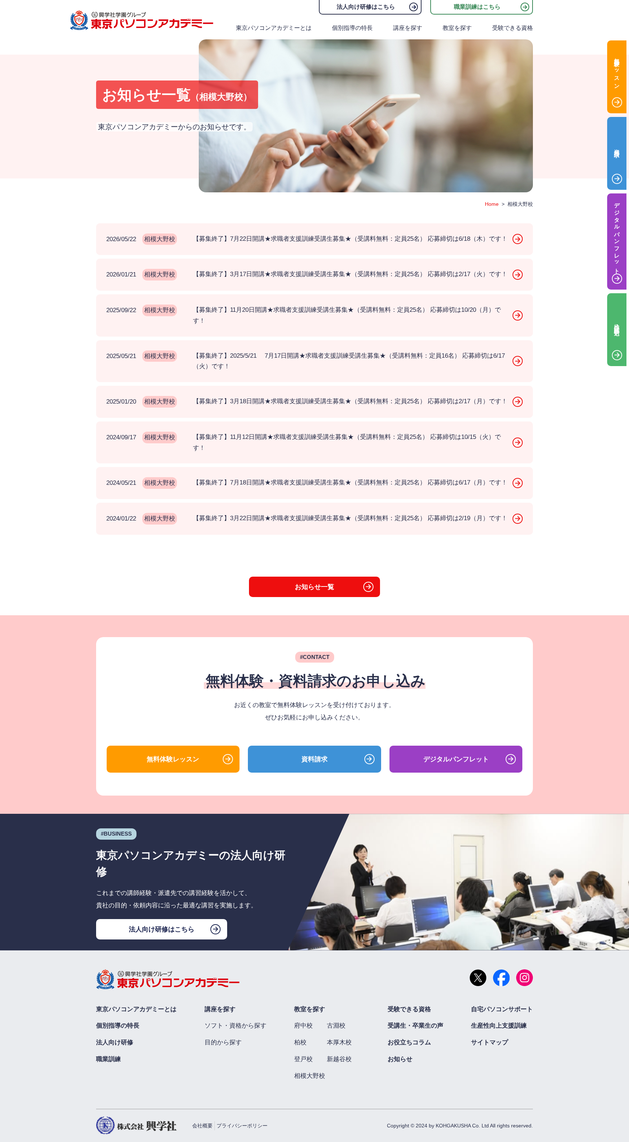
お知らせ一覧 (314, 586)
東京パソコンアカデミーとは (274, 28)
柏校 (300, 1042)
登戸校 (303, 1059)
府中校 (303, 1025)
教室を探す (457, 28)
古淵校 (336, 1025)
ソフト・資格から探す (235, 1025)
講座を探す (407, 28)
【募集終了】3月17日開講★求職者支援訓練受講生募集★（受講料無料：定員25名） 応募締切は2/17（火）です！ (306, 274)
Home (492, 204)
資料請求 (314, 759)
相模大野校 (309, 1075)
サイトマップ (489, 1042)
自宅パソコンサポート (502, 1009)
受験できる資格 (512, 28)
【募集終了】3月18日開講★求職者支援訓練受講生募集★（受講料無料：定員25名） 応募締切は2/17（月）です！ (306, 401)
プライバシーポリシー (242, 1126)
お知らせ (400, 1059)
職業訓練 (108, 1059)
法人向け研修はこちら (366, 7)
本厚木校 (339, 1042)
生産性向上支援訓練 (499, 1025)
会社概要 (202, 1126)
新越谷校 (339, 1059)
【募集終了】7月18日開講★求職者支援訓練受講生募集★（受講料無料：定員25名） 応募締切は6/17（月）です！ (306, 482)
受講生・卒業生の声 (415, 1025)
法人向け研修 (114, 1042)
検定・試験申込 (617, 323)
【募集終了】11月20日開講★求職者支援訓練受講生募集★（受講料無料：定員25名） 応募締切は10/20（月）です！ (303, 315)
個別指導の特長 (352, 28)
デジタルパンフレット (456, 759)
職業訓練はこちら (477, 7)
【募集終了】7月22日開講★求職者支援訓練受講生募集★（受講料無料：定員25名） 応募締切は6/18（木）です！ (306, 239)
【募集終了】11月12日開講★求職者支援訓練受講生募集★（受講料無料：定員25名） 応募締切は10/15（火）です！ (303, 442)
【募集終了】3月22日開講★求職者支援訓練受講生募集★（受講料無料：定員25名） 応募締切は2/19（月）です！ (306, 518)
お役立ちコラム (409, 1042)
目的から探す (223, 1042)
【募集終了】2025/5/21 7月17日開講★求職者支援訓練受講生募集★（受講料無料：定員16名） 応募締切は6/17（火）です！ (305, 361)
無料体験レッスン (173, 759)
